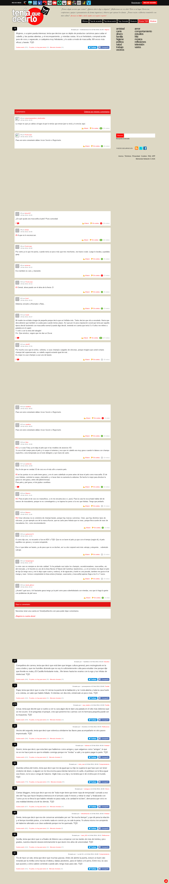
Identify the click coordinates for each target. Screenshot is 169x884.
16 (15, 744)
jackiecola (29, 464)
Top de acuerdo (96, 21)
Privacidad (136, 156)
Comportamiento (104, 764)
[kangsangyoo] (17, 561)
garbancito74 (30, 534)
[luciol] (17, 299)
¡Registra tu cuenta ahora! (25, 616)
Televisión (139, 44)
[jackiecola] (17, 464)
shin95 (28, 344)
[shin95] (17, 345)
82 (15, 834)
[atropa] (17, 230)
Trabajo (119, 47)
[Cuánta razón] (30, 3)
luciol (27, 298)
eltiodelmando (85, 813)
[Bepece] (17, 494)
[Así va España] (45, 3)
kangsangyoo (30, 561)
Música (138, 39)
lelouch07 (28, 213)
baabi (27, 315)
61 (15, 853)
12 (15, 685)
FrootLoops (28, 134)
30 (15, 787)
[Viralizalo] (89, 3)
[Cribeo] (59, 3)
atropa (27, 229)
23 (15, 660)
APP (153, 156)
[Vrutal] (54, 3)
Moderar (153, 21)
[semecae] (17, 266)
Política (119, 41)
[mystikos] (17, 407)
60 (15, 812)
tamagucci (87, 789)
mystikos (28, 406)
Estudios (106, 661)
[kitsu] (17, 443)
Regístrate (135, 3)
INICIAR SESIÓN (150, 3)
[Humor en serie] (64, 3)
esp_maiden (86, 705)
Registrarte (57, 140)
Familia (107, 686)
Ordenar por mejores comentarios (97, 112)
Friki (136, 36)
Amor (137, 28)
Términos (128, 156)
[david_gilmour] (17, 586)
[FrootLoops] (17, 135)
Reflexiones (105, 726)
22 (15, 725)
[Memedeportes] (35, 3)
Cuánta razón (20, 47)
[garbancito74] (17, 535)
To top (166, 881)
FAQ (149, 156)
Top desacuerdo (110, 21)
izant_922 (84, 835)
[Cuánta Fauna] (69, 3)
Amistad (106, 745)
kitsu (27, 442)
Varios (138, 47)
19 (15, 28)
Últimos (85, 21)
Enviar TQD (143, 21)
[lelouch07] (17, 214)
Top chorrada (123, 21)
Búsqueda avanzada (122, 138)
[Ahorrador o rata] (84, 3)
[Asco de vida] (25, 3)
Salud (119, 44)
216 (14, 704)
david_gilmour (30, 585)
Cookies (144, 156)
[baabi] (17, 315)
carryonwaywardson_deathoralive (35, 118)
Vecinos (120, 49)
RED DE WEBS (16, 2)
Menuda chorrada (55, 47)
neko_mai (81, 764)
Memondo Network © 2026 (145, 159)
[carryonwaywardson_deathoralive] (17, 119)
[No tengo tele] (74, 3)
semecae (27, 265)
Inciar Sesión (46, 140)
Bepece (28, 493)
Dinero (107, 789)
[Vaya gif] (79, 3)
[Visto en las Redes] (40, 3)
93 (15, 763)
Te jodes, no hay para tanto (37, 47)
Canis (119, 31)
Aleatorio (133, 21)
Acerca (120, 156)
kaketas (87, 745)
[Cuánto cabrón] (50, 3)
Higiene (107, 29)
